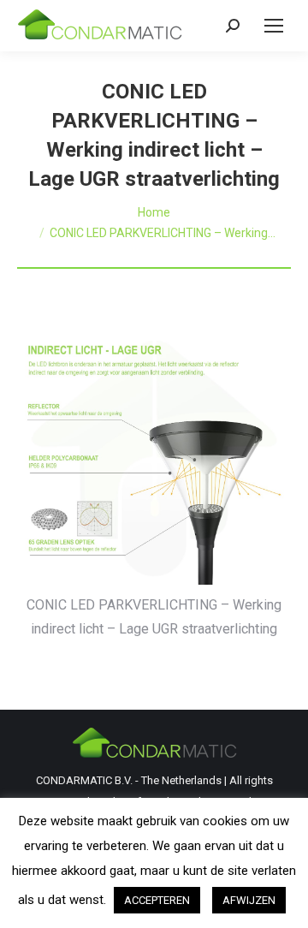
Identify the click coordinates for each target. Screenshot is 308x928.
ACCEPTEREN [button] (157, 900)
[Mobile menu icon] (274, 26)
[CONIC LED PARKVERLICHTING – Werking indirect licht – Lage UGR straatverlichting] (154, 457)
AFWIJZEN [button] (248, 900)
